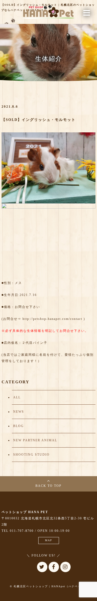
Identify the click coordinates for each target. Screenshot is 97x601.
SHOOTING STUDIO (31, 454)
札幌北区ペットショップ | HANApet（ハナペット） (50, 586)
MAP (48, 540)
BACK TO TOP (48, 486)
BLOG (18, 426)
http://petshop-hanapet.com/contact (52, 319)
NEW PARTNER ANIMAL (35, 440)
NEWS (18, 411)
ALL (17, 397)
